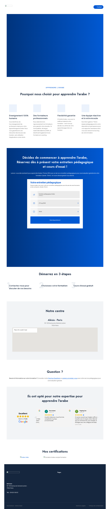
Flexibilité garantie (66, 115)
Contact (99, 7)
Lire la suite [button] (72, 424)
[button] (15, 1)
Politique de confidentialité (96, 506)
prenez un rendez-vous (69, 378)
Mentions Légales (81, 506)
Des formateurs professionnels (40, 117)
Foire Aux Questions (54, 378)
